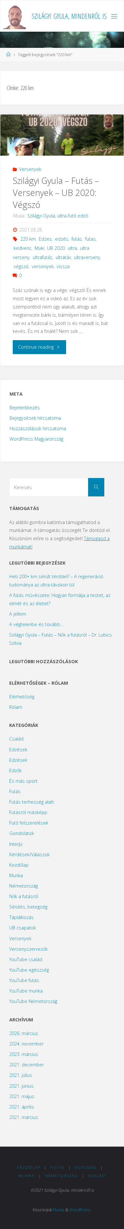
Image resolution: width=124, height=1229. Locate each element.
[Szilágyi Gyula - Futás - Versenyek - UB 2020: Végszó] (62, 138)
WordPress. (80, 1210)
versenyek (43, 266)
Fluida (58, 1210)
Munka (16, 875)
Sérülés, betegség (28, 907)
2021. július (20, 1075)
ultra (72, 248)
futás (77, 239)
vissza (63, 266)
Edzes (45, 239)
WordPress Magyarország (36, 439)
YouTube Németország (33, 1001)
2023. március (23, 1054)
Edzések (18, 750)
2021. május (21, 1096)
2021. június (21, 1086)
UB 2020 (56, 248)
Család (16, 739)
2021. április (21, 1107)
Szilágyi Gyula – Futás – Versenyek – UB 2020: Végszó (56, 192)
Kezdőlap (19, 865)
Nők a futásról (23, 896)
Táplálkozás (21, 917)
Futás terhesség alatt (31, 802)
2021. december (26, 1065)
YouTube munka (26, 991)
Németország (23, 886)
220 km (28, 239)
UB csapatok (22, 928)
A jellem (17, 614)
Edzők (15, 770)
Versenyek (30, 169)
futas (90, 239)
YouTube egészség (29, 970)
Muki (39, 248)
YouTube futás (24, 980)
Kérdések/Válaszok (29, 854)
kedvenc (22, 248)
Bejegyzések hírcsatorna (35, 418)
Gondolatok (21, 833)
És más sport (23, 781)
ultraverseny (87, 257)
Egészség (86, 1167)
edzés (61, 239)
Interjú (15, 844)
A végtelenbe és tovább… (36, 624)
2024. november (26, 1044)
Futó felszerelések (28, 823)
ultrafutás (42, 257)
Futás (15, 791)
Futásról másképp (28, 812)
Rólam (15, 707)
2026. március (23, 1033)
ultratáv (63, 257)
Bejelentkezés (25, 407)
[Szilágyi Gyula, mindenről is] (15, 16)
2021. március (23, 1117)
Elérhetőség (21, 697)
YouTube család (25, 959)
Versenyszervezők (28, 949)
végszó (21, 266)
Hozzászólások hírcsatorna (38, 428)
